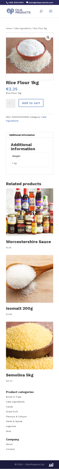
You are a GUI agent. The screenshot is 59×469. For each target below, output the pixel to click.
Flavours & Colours (16, 416)
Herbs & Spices (14, 421)
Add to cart (31, 103)
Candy (9, 406)
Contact (10, 449)
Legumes (11, 426)
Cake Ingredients (22, 28)
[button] (48, 37)
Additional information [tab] (22, 135)
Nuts (8, 431)
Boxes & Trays (13, 397)
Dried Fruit (12, 411)
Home (9, 28)
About (9, 444)
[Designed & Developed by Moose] (51, 465)
